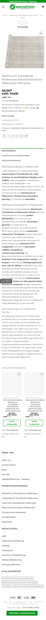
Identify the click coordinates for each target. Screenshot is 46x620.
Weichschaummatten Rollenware (18, 507)
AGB (4, 536)
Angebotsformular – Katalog (15, 479)
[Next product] (20, 22)
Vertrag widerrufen (11, 564)
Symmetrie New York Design (25, 582)
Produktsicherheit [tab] (11, 160)
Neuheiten (7, 522)
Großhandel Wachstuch (12, 578)
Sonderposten (9, 517)
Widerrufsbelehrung (12, 560)
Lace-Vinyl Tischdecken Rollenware (19, 503)
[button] (3, 7)
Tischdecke (7, 586)
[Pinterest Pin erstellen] (22, 136)
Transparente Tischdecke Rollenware (20, 498)
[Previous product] (25, 22)
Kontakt (6, 474)
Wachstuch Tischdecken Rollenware (23, 15)
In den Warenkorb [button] (12, 422)
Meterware (28, 578)
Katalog (5, 545)
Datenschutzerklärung (13, 541)
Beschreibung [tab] (9, 151)
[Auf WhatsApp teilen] (4, 136)
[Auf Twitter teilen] (13, 136)
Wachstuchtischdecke (34, 586)
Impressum (7, 550)
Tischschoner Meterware (14, 512)
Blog (4, 470)
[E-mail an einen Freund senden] (17, 136)
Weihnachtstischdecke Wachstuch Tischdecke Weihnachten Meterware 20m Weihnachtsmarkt (12, 405)
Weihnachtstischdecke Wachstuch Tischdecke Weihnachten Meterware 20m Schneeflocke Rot (35, 405)
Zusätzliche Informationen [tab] (15, 156)
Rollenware (7, 582)
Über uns (6, 460)
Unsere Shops (9, 465)
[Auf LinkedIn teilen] (26, 136)
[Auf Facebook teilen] (9, 136)
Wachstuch (18, 586)
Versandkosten (12, 101)
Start (5, 15)
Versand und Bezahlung (14, 555)
